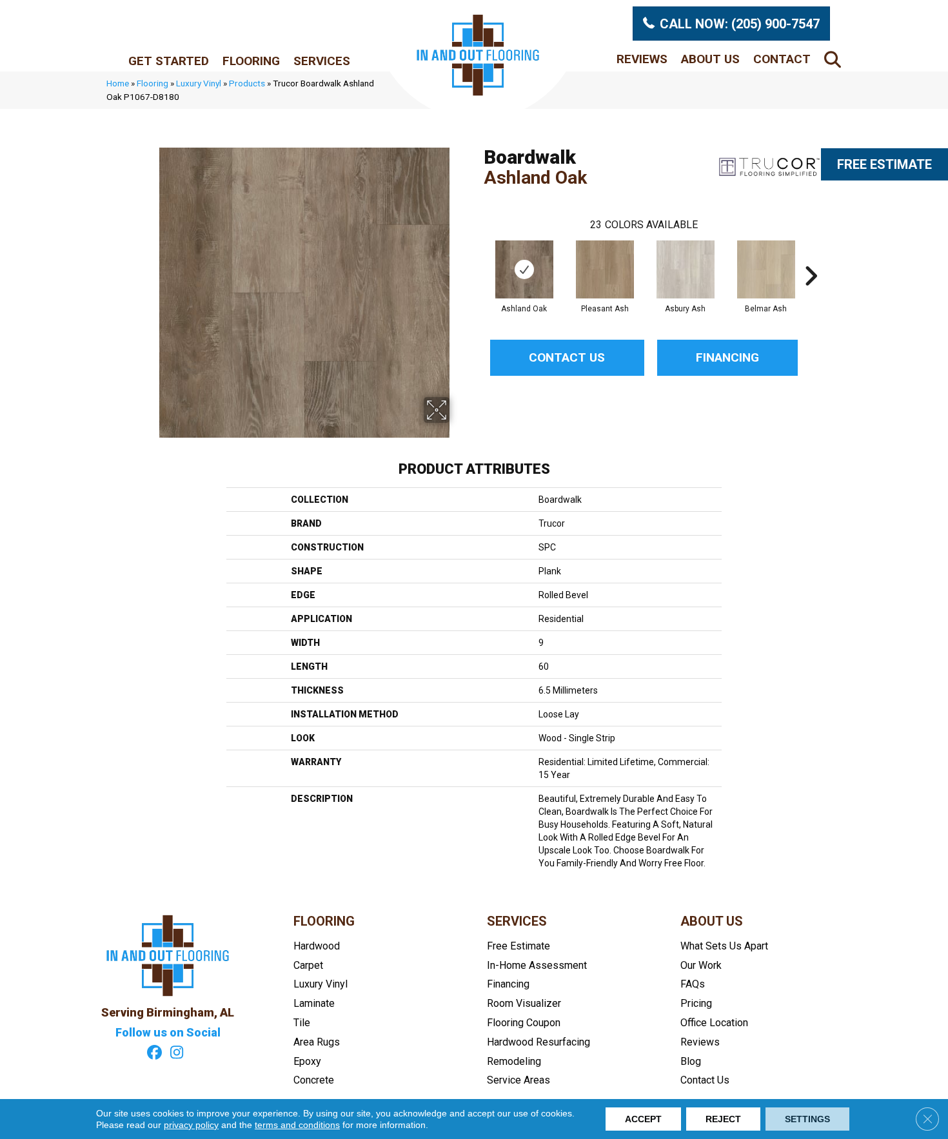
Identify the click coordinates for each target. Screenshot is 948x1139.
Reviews (642, 59)
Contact (782, 59)
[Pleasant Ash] (605, 269)
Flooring (251, 61)
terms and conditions (297, 1125)
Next (810, 256)
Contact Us (567, 357)
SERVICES (517, 921)
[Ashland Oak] (524, 269)
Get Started (168, 61)
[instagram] (177, 1054)
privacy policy (191, 1125)
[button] (835, 59)
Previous (477, 256)
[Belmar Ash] (766, 269)
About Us (710, 59)
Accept (643, 1119)
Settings (807, 1119)
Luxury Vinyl (198, 83)
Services (321, 61)
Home (117, 83)
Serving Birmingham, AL (167, 1012)
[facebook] (154, 1054)
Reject (723, 1119)
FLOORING (324, 921)
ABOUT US (711, 921)
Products (247, 83)
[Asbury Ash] (685, 269)
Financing (727, 357)
